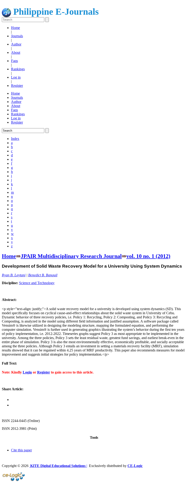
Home (15, 28)
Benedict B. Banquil (42, 275)
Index (15, 139)
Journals (17, 36)
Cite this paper (21, 450)
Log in (16, 77)
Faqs (14, 61)
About (15, 52)
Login (27, 372)
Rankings (18, 69)
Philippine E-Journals (55, 11)
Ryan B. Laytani (13, 275)
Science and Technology (37, 283)
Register (17, 86)
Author (16, 44)
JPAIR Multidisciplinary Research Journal (71, 256)
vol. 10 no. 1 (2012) (148, 256)
